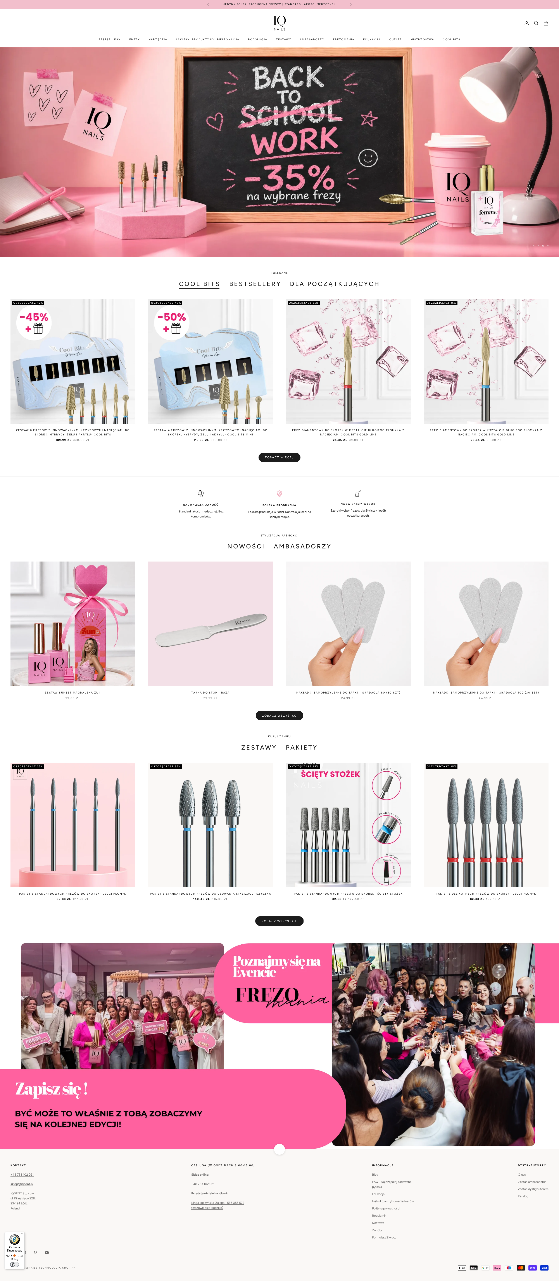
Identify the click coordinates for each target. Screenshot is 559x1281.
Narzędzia (157, 39)
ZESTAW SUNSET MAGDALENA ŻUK (73, 692)
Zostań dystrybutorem (533, 1189)
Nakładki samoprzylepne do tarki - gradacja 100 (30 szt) (486, 692)
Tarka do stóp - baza (210, 692)
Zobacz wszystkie (279, 921)
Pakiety (302, 747)
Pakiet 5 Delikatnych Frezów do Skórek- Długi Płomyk (486, 893)
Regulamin (379, 1216)
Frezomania (344, 39)
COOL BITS (451, 39)
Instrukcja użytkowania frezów (393, 1201)
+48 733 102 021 (22, 1175)
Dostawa (378, 1223)
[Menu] (22, 1234)
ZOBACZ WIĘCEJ (279, 457)
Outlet (395, 39)
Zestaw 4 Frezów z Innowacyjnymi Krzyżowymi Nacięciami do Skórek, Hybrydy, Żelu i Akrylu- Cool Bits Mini (210, 432)
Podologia (257, 39)
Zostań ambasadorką (532, 1182)
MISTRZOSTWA (422, 39)
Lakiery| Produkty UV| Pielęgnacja (207, 39)
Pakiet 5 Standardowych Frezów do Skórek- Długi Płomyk (72, 893)
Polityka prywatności (386, 1208)
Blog (375, 1175)
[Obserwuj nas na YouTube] (47, 1252)
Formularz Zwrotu (384, 1237)
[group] (279, 152)
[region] (279, 152)
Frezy (134, 39)
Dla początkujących (335, 284)
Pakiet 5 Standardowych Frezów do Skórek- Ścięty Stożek (348, 893)
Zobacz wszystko (279, 715)
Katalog (523, 1196)
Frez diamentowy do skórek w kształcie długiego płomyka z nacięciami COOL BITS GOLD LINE (348, 432)
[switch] (14, 1264)
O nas (522, 1175)
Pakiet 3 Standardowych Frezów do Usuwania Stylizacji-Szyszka (210, 893)
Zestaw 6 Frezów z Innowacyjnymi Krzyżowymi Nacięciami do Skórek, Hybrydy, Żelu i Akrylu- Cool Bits (73, 432)
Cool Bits (199, 284)
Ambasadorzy (312, 39)
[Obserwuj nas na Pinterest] (35, 1252)
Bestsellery (110, 39)
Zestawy (283, 39)
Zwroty (377, 1230)
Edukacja (371, 39)
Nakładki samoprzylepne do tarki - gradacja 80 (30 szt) (348, 692)
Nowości (246, 546)
